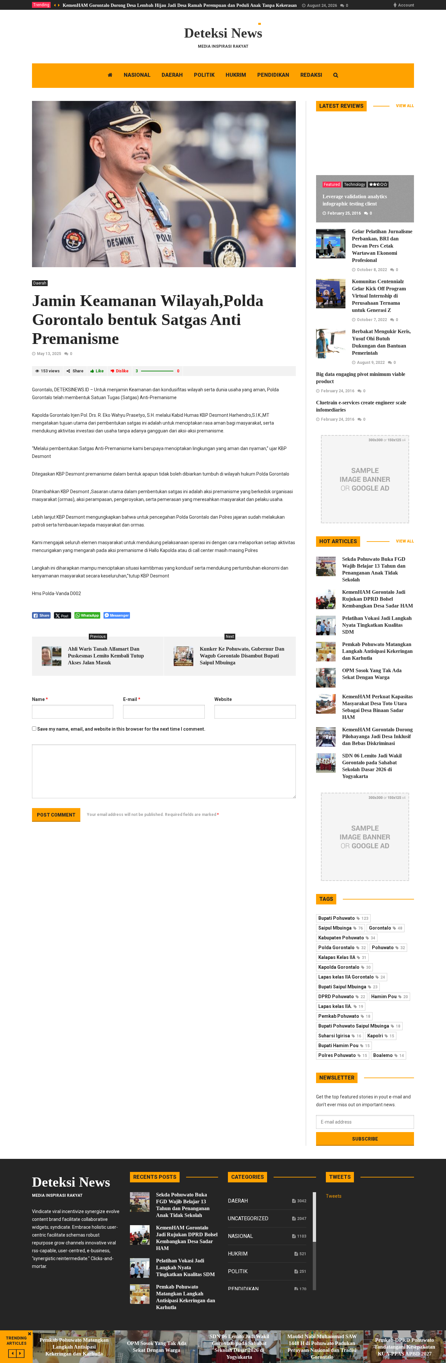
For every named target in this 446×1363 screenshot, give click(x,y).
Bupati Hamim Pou (344, 1045)
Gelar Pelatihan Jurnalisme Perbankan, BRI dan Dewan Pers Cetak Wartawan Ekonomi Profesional (382, 246)
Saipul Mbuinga (340, 928)
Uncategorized (248, 1218)
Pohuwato (388, 947)
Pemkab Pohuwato (344, 1016)
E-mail (131, 699)
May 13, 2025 (49, 353)
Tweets (334, 1196)
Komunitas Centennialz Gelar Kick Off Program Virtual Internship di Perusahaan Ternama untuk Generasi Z (379, 296)
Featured (332, 184)
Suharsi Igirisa (339, 1035)
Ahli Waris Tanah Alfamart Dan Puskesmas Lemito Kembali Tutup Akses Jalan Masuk (106, 655)
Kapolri (380, 1035)
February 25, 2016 (344, 213)
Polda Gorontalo (342, 947)
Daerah (39, 283)
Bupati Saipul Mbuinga (347, 986)
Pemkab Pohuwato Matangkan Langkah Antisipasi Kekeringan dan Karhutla (377, 651)
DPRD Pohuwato (341, 996)
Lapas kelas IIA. (340, 1006)
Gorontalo (385, 928)
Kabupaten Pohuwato (346, 937)
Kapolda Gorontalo (344, 967)
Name (40, 699)
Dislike (122, 371)
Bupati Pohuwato (343, 918)
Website (223, 699)
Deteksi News (223, 33)
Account (406, 5)
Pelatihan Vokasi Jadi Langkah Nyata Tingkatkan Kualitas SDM (377, 625)
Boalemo (388, 1055)
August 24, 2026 (322, 5)
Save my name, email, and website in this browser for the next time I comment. (121, 729)
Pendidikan (243, 1289)
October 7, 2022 (372, 319)
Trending (41, 5)
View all (405, 106)
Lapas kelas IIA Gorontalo (351, 977)
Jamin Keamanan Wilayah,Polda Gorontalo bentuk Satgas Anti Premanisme (147, 319)
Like (100, 371)
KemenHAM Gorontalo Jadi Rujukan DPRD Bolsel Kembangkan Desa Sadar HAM (377, 598)
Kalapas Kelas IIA (342, 957)
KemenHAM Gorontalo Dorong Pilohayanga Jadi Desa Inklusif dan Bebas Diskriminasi (377, 736)
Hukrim (237, 1254)
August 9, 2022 (371, 362)
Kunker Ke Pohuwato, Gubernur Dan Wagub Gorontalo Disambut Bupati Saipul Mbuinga (242, 655)
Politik (237, 1271)
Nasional (240, 1236)
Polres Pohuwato (342, 1055)
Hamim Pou (389, 996)
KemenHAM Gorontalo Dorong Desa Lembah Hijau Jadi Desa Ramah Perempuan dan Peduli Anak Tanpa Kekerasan (180, 5)
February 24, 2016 (337, 391)
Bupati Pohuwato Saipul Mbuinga (359, 1026)
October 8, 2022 (372, 270)
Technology (354, 184)
